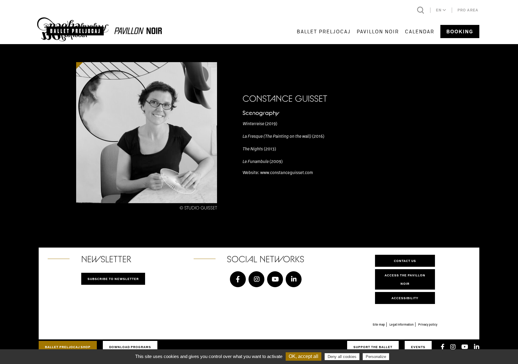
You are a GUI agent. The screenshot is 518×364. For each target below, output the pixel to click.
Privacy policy (427, 324)
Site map (379, 324)
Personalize (376, 356)
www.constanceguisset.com (286, 172)
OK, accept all (303, 356)
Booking (459, 31)
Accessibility (404, 298)
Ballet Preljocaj (324, 31)
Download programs (130, 347)
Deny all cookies (342, 356)
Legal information (401, 324)
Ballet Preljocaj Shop (68, 347)
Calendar (419, 31)
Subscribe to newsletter (113, 279)
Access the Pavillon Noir (405, 279)
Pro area (467, 10)
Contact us (405, 261)
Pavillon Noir (378, 31)
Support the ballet (372, 347)
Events (418, 347)
